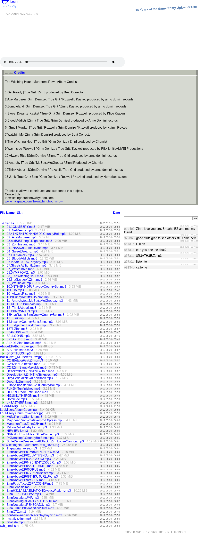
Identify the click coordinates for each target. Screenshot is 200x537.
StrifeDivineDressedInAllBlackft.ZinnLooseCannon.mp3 (46, 441)
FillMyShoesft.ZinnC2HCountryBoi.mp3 (34, 385)
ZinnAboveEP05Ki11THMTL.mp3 (30, 466)
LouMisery (10, 406)
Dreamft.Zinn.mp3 (19, 381)
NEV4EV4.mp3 (18, 430)
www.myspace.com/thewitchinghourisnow (34, 201)
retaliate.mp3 (16, 522)
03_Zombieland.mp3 (21, 244)
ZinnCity (12, 6)
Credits (19, 72)
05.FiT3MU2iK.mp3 (21, 255)
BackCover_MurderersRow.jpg (21, 357)
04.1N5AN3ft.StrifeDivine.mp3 (28, 248)
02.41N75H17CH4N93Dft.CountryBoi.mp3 (36, 233)
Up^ (5, 2)
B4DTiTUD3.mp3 (19, 353)
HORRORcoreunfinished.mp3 (28, 392)
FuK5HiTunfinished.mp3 (24, 388)
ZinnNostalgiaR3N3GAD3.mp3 (29, 504)
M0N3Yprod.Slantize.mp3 (25, 416)
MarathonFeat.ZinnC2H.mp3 (27, 423)
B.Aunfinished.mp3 (20, 350)
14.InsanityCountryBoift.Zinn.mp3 (30, 321)
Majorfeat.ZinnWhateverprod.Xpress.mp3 (35, 420)
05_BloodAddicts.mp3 (22, 258)
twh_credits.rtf (10, 525)
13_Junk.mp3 (16, 318)
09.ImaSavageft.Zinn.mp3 (25, 279)
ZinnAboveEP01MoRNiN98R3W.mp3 (33, 452)
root (3, 6)
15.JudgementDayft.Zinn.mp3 (27, 325)
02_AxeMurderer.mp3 (22, 237)
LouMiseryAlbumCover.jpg (19, 409)
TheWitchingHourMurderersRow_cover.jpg (30, 445)
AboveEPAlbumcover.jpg (17, 346)
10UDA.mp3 (16, 290)
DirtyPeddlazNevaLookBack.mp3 (30, 378)
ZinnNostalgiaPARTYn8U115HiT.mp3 (33, 501)
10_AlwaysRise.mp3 (21, 293)
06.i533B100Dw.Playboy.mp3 (27, 262)
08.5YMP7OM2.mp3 (21, 272)
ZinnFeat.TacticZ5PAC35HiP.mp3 (30, 483)
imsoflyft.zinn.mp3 (19, 518)
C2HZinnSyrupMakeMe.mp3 (27, 367)
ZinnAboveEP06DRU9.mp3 (26, 469)
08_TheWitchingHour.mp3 (25, 276)
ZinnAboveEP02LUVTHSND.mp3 (31, 455)
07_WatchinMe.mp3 (21, 269)
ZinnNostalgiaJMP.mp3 (23, 497)
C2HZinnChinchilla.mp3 (24, 364)
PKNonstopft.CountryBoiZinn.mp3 (30, 437)
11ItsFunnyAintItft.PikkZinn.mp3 (29, 297)
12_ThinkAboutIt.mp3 (22, 307)
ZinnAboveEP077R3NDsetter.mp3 (31, 473)
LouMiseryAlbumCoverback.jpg (22, 413)
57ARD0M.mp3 (18, 332)
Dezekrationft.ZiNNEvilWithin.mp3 (31, 371)
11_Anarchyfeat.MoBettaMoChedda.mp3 (35, 300)
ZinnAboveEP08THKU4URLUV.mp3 (33, 476)
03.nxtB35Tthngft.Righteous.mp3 (30, 241)
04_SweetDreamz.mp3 (23, 251)
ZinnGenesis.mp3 (19, 487)
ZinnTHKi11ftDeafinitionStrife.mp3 (31, 508)
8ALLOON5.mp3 (18, 335)
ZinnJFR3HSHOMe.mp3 (24, 494)
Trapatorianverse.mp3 (22, 448)
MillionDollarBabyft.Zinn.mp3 (27, 427)
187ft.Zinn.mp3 (17, 328)
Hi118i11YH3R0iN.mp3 (23, 395)
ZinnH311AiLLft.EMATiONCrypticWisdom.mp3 (39, 490)
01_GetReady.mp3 (20, 230)
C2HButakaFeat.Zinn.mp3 (25, 360)
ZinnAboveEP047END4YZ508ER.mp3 (34, 462)
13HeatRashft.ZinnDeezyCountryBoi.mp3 (36, 314)
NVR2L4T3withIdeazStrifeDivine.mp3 (33, 434)
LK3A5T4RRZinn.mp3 (22, 402)
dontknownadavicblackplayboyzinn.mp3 (35, 515)
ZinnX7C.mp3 (17, 511)
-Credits (8, 223)
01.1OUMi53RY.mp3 (21, 226)
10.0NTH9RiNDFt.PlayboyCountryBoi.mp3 (37, 286)
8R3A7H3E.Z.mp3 (20, 339)
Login (14, 1)
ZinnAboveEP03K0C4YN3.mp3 (29, 459)
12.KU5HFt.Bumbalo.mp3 (25, 304)
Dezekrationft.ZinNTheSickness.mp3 (32, 374)
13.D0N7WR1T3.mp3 (22, 311)
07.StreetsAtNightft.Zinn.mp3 (27, 265)
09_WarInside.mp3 (20, 283)
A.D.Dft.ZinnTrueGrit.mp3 (24, 343)
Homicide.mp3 (17, 399)
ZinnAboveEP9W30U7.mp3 (26, 480)
